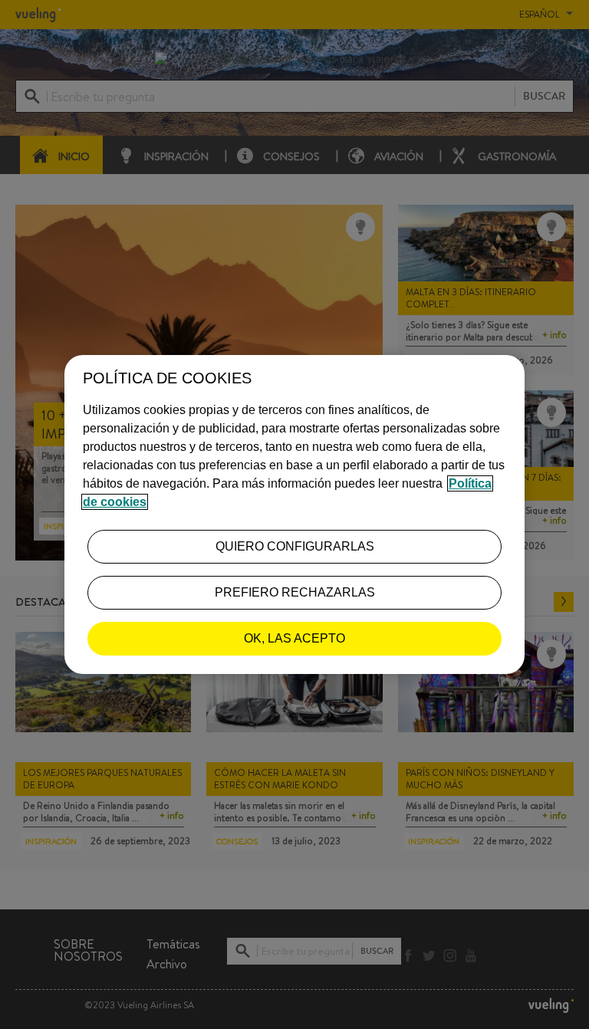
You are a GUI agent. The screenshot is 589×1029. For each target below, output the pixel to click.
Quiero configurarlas (295, 546)
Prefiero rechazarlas (295, 592)
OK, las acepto (294, 638)
